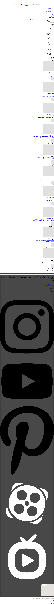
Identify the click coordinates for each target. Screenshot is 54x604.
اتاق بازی (50, 28)
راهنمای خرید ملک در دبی (48, 285)
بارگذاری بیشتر (52, 270)
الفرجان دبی (51, 201)
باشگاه (50, 31)
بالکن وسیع (49, 32)
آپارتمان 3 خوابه (40, 136)
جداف (52, 221)
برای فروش (52, 72)
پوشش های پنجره (49, 34)
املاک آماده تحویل (49, 7)
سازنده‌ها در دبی (50, 13)
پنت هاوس (33, 136)
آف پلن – (53, 93)
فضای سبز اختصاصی (48, 47)
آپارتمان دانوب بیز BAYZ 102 (50, 241)
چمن (50, 36)
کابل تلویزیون (49, 49)
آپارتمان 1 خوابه (49, 136)
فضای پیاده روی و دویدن (48, 46)
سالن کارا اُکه (49, 42)
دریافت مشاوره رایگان (49, 284)
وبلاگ (51, 16)
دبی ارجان (51, 76)
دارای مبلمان (49, 39)
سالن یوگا (50, 44)
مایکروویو (50, 51)
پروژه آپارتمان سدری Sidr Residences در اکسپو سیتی (46, 117)
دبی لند (52, 180)
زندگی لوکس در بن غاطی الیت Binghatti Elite (47, 96)
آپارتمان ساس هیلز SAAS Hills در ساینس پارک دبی (46, 158)
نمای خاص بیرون (49, 53)
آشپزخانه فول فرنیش (48, 27)
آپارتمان (53, 136)
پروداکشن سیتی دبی (50, 97)
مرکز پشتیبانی (50, 282)
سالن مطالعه (49, 43)
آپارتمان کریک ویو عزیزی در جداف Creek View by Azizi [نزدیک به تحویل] (43, 220)
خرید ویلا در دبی (49, 10)
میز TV (50, 52)
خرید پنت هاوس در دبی (48, 11)
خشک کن (50, 37)
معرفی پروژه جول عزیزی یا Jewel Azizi (48, 200)
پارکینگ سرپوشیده (48, 33)
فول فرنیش (49, 48)
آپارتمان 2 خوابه (45, 136)
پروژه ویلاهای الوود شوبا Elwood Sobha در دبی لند (47, 262)
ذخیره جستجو (51, 14)
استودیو (37, 136)
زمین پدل (50, 41)
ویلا (53, 177)
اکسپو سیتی (51, 118)
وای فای (50, 54)
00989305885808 (51, 290)
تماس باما (52, 286)
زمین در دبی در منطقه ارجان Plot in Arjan (48, 75)
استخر (50, 29)
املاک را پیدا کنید (52, 58)
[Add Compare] (53, 71)
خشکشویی (49, 38)
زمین (53, 73)
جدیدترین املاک (49, 8)
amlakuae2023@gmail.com (50, 288)
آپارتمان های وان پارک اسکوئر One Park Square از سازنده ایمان (45, 137)
